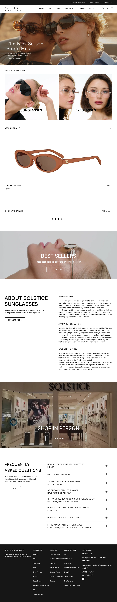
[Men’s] (41, 558)
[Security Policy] (57, 571)
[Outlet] (91, 8)
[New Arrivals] (41, 571)
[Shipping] (72, 571)
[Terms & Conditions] (57, 576)
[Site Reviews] (72, 580)
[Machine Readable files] (41, 585)
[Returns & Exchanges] (72, 567)
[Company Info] (57, 554)
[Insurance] (72, 563)
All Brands (106, 211)
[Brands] (82, 8)
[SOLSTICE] (13, 8)
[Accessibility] (72, 558)
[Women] (41, 8)
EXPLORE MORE (14, 320)
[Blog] (41, 589)
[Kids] (41, 567)
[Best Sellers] (69, 8)
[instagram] (83, 580)
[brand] (58, 219)
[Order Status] (72, 576)
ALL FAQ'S (12, 489)
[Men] (50, 8)
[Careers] (57, 563)
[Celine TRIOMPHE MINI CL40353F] (58, 157)
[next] (110, 128)
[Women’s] (41, 563)
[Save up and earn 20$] (72, 585)
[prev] (105, 128)
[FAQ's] (72, 554)
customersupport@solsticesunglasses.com (97, 565)
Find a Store (108, 2)
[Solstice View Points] (57, 558)
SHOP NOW (58, 269)
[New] (58, 8)
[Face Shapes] (41, 580)
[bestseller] (58, 255)
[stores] (58, 415)
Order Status (94, 2)
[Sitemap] (57, 580)
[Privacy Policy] (57, 567)
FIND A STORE (58, 438)
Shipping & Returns (78, 2)
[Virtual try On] (41, 594)
